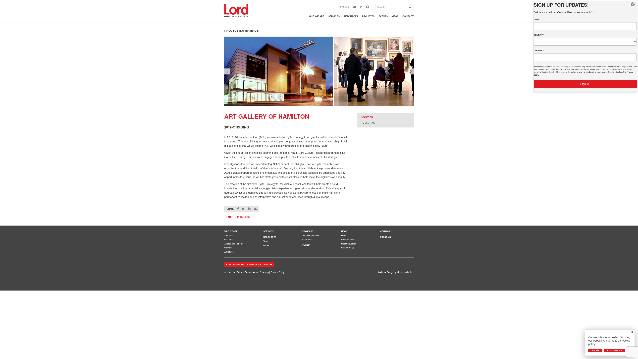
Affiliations (229, 251)
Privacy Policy (277, 272)
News (395, 16)
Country (539, 35)
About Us (228, 235)
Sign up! (585, 84)
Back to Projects (237, 217)
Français (344, 6)
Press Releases (348, 239)
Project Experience (310, 235)
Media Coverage (348, 243)
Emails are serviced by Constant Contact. (606, 71)
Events (383, 16)
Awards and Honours (233, 243)
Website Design (385, 272)
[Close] (634, 4)
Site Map (264, 272)
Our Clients (307, 239)
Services (334, 16)
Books (266, 245)
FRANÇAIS (385, 237)
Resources (351, 16)
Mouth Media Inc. (405, 272)
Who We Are (316, 16)
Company (539, 51)
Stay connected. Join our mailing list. (249, 264)
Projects (368, 16)
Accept (595, 350)
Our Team (228, 239)
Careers (228, 247)
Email (537, 19)
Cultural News (347, 247)
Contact (408, 16)
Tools (265, 241)
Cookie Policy (614, 350)
